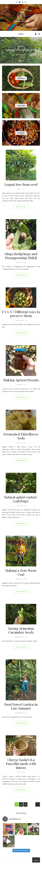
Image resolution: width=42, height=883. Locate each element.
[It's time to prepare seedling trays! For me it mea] (33, 829)
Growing (21, 46)
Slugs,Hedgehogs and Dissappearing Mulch (21, 256)
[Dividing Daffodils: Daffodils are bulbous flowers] (9, 841)
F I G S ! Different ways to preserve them (21, 314)
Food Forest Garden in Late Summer (21, 706)
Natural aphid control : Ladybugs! (21, 499)
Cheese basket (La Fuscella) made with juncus (21, 763)
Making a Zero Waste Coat (21, 572)
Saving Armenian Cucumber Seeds (21, 630)
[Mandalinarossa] (21, 16)
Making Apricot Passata (21, 380)
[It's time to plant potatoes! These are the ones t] (21, 829)
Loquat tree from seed (21, 50)
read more (21, 207)
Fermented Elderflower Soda (21, 436)
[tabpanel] (21, 50)
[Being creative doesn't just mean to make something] (9, 829)
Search (36, 860)
